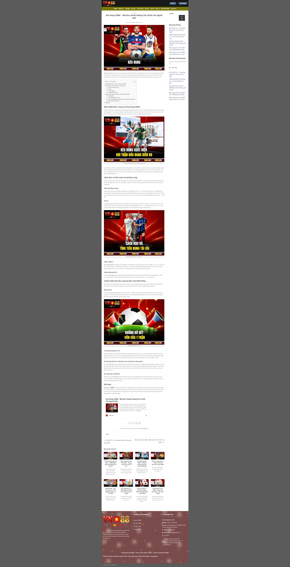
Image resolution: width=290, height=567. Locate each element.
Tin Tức (173, 8)
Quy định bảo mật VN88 (127, 552)
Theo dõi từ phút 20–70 (114, 97)
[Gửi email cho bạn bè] (134, 423)
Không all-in (111, 95)
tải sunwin (116, 556)
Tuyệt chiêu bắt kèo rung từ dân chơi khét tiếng (117, 94)
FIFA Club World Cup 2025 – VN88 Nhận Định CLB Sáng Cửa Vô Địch (111, 464)
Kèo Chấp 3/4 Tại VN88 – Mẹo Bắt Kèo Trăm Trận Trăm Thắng (158, 491)
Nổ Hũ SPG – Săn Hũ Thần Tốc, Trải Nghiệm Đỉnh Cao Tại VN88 (110, 491)
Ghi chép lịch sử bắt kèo (113, 100)
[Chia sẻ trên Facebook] (128, 423)
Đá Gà (133, 8)
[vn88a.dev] (129, 3)
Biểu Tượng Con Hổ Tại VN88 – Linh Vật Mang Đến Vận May (177, 93)
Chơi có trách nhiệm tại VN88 (144, 552)
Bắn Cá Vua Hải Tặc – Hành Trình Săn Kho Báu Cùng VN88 (158, 463)
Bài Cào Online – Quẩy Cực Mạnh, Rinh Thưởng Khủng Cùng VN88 (142, 491)
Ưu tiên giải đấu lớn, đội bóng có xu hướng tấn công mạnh (121, 99)
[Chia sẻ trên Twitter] (131, 423)
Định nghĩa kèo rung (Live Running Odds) (116, 84)
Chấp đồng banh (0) (113, 92)
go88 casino (135, 556)
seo (141, 22)
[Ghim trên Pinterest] (137, 423)
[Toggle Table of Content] (133, 81)
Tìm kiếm (171, 13)
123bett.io (105, 556)
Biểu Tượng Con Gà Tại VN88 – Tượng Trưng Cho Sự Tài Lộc (126, 464)
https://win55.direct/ (144, 556)
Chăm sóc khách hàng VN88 (161, 552)
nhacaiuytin (154, 556)
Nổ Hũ (147, 8)
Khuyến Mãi (165, 8)
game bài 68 (123, 556)
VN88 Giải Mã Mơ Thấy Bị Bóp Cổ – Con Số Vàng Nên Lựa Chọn (177, 36)
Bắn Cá (121, 8)
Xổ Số (152, 8)
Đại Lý (158, 8)
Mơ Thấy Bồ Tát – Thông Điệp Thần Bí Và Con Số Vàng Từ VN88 (126, 491)
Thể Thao (140, 8)
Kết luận (108, 102)
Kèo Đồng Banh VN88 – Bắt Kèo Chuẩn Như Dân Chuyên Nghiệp (142, 464)
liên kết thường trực (144, 428)
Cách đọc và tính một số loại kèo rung (115, 85)
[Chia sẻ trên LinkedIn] (139, 423)
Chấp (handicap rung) (113, 87)
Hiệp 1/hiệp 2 (111, 90)
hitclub (111, 556)
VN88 (115, 8)
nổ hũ (129, 556)
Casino (127, 8)
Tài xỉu (109, 89)
